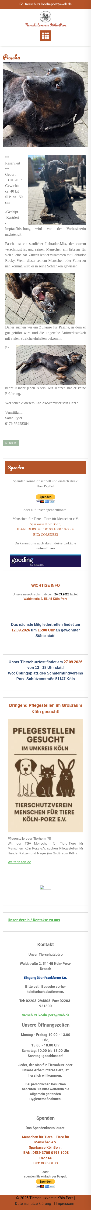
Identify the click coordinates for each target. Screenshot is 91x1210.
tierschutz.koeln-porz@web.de (48, 4)
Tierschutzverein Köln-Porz (45, 25)
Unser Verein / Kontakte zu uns (34, 920)
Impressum (65, 1203)
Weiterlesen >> (19, 862)
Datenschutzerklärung (33, 1203)
